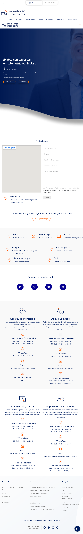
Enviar (47, 197)
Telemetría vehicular (35, 3)
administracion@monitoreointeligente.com (71, 504)
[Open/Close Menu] (80, 25)
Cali (3, 499)
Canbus (32, 500)
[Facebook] (53, 527)
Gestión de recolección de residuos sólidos (42, 509)
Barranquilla (5, 502)
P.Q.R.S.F (64, 510)
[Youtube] (57, 527)
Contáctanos (10, 82)
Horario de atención (22, 377)
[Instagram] (49, 527)
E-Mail (67, 234)
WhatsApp (44, 234)
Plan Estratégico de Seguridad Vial (39, 490)
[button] (41, 219)
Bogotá (4, 493)
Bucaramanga (6, 496)
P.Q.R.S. (24, 82)
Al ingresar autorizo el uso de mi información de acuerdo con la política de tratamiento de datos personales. (61, 190)
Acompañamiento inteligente (38, 506)
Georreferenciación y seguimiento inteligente (42, 487)
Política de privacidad (33, 528)
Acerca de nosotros (67, 487)
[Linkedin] (45, 527)
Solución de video (35, 503)
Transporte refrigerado (36, 497)
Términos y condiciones (32, 526)
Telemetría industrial (51, 3)
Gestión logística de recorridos (38, 493)
